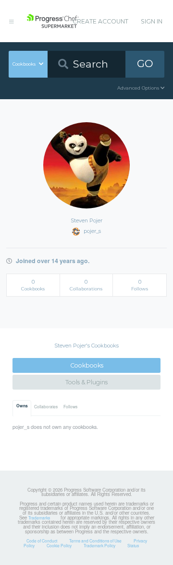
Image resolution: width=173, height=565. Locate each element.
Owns (22, 406)
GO (145, 63)
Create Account (100, 21)
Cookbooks (86, 365)
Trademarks (39, 517)
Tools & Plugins (86, 382)
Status (133, 545)
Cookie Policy (59, 545)
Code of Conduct (41, 540)
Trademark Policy (99, 545)
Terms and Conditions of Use (95, 540)
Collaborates (46, 406)
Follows (70, 406)
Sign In (151, 21)
